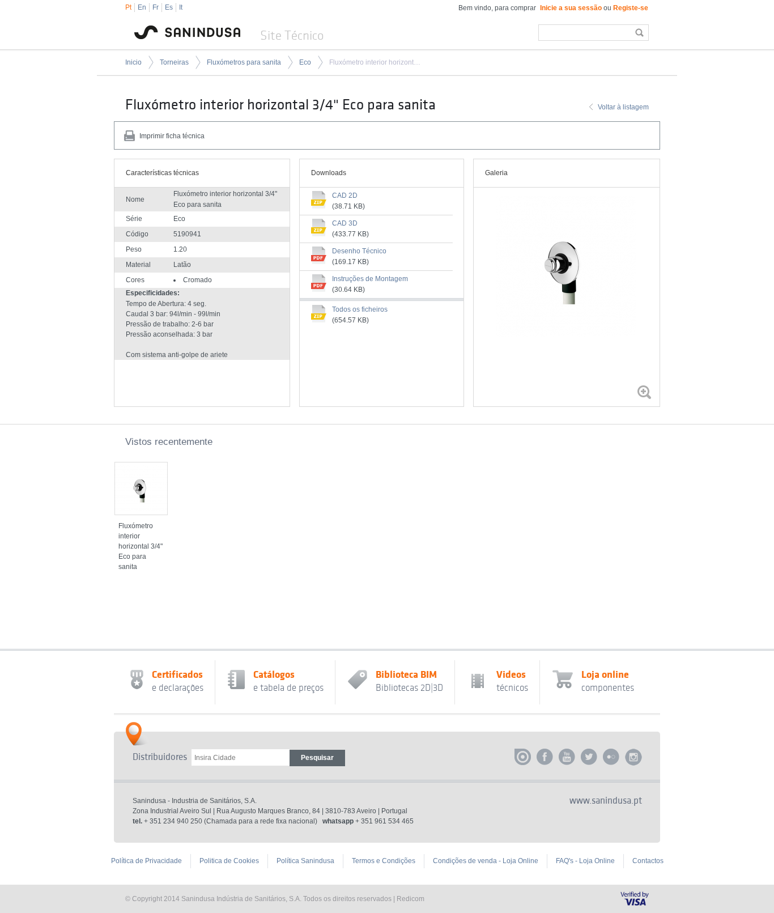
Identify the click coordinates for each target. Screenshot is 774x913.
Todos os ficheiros (360, 309)
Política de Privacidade (146, 861)
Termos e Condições (383, 861)
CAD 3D (345, 223)
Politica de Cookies (229, 861)
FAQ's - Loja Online (585, 861)
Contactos (648, 861)
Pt (128, 7)
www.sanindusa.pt (605, 801)
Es (169, 7)
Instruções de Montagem (370, 279)
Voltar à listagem (623, 107)
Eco (305, 62)
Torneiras (174, 62)
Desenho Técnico (359, 251)
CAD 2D (345, 195)
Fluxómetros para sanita (244, 62)
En (142, 7)
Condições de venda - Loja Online (485, 861)
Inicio (133, 62)
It (180, 7)
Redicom (410, 899)
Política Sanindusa (305, 861)
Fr (155, 7)
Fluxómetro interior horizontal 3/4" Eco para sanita (375, 62)
